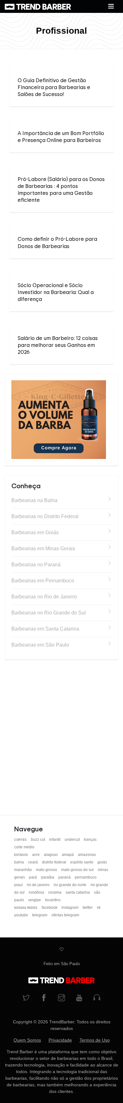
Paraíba (48, 877)
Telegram (40, 915)
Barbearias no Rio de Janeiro (44, 596)
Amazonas (87, 854)
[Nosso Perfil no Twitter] (26, 998)
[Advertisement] (61, 730)
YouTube (21, 915)
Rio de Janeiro (38, 885)
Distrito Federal (54, 862)
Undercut (73, 839)
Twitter (88, 907)
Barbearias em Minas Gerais (43, 548)
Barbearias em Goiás (35, 532)
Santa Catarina (78, 892)
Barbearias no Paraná (36, 564)
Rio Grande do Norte (70, 885)
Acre (36, 854)
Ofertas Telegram (65, 915)
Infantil (55, 839)
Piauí (19, 885)
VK (99, 907)
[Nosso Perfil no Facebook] (43, 998)
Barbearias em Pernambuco (42, 580)
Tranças (90, 839)
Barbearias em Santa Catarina (45, 628)
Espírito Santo (82, 862)
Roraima (55, 892)
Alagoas (51, 854)
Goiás (102, 862)
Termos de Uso (94, 1040)
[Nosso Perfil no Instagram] (61, 998)
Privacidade (60, 1040)
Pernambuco (86, 877)
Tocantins (53, 900)
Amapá (68, 854)
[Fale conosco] (96, 998)
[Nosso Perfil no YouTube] (79, 998)
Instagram (70, 907)
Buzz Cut (38, 839)
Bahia (19, 862)
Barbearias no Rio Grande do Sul (48, 612)
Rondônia (37, 892)
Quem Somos (27, 1040)
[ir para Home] (38, 6)
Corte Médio (24, 847)
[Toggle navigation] (111, 6)
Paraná (65, 877)
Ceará (33, 862)
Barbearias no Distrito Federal (45, 516)
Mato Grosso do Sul (78, 870)
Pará (33, 877)
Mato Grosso (47, 870)
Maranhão (23, 870)
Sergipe (35, 900)
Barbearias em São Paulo (40, 645)
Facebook (50, 907)
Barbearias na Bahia (34, 500)
